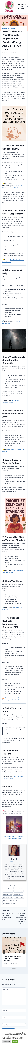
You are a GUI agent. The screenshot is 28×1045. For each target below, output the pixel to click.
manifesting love (18, 894)
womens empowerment (9, 903)
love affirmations (18, 891)
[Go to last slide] (4, 952)
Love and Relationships (8, 28)
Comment (6, 989)
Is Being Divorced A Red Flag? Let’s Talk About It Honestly (12, 958)
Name (5, 1010)
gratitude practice (7, 888)
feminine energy (7, 885)
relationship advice (8, 897)
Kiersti (5, 52)
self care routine (19, 897)
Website (5, 1025)
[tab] (12, 968)
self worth (6, 900)
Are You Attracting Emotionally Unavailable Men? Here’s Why (7, 915)
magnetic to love (7, 894)
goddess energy (17, 885)
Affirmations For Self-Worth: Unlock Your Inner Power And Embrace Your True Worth (21, 917)
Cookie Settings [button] (6, 1041)
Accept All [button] (15, 1041)
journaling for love (7, 891)
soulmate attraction (15, 900)
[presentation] (14, 945)
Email (5, 1018)
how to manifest (18, 888)
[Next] (24, 952)
